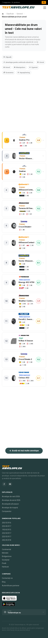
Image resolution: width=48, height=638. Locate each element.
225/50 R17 (6, 533)
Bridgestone (6, 556)
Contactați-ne (7, 578)
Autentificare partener (10, 586)
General (20, 14)
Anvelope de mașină (10, 508)
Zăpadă (8, 57)
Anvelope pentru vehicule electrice (19, 62)
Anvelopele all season (10, 504)
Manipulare (20, 67)
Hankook (5, 567)
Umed (7, 67)
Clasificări (10, 14)
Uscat (41, 62)
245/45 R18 (6, 540)
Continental (6, 549)
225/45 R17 (6, 526)
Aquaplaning (25, 72)
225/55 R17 (6, 537)
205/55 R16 (6, 523)
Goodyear (5, 560)
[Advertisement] (24, 106)
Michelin (5, 553)
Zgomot (34, 67)
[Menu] (44, 8)
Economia (9, 72)
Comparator (6, 511)
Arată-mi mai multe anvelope (25, 450)
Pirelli (4, 563)
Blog (3, 582)
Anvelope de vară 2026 (11, 496)
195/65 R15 (6, 530)
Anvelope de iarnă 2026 (11, 500)
